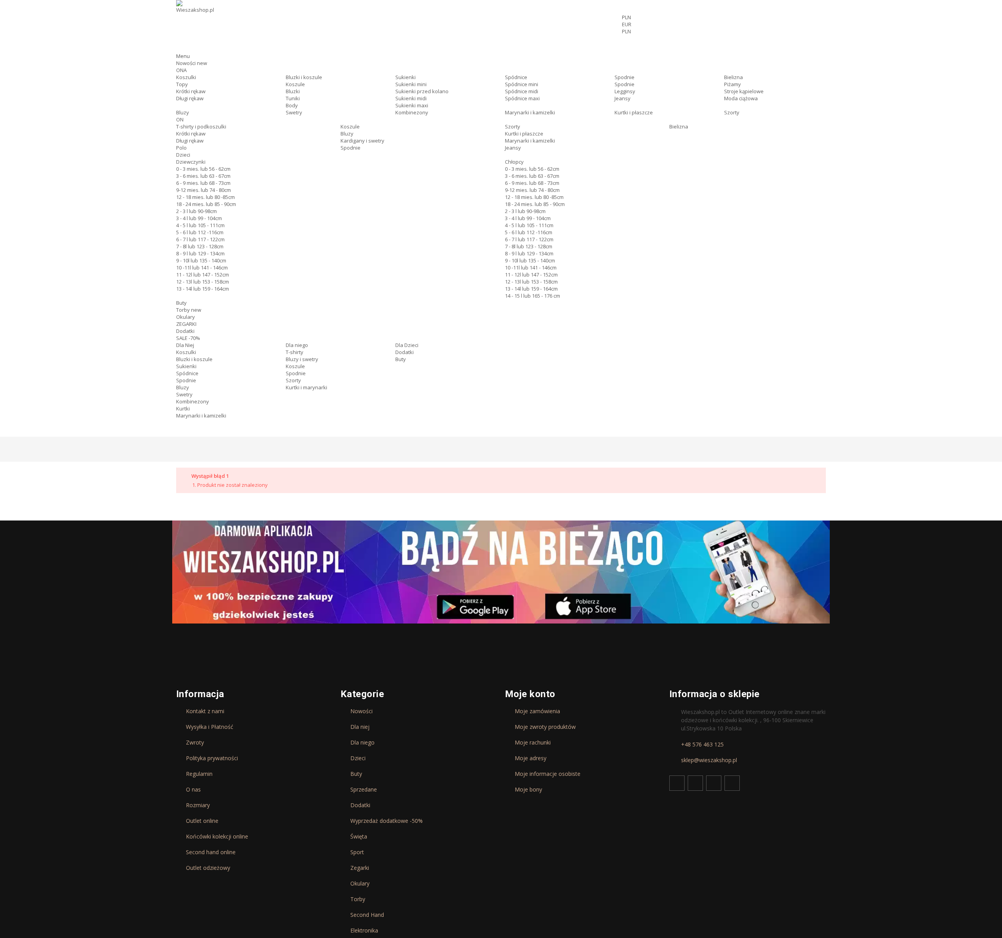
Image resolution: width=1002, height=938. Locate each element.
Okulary (185, 316)
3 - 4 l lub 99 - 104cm (199, 218)
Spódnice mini (521, 84)
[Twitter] (695, 783)
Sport (357, 852)
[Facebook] (677, 783)
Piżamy (732, 84)
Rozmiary (198, 805)
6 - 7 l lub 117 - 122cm (200, 239)
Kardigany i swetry (362, 140)
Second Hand (367, 914)
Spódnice (516, 77)
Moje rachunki (533, 742)
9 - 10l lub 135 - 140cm (201, 260)
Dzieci (183, 154)
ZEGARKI (186, 323)
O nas (193, 789)
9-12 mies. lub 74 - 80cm (203, 189)
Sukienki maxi (411, 105)
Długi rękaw (190, 98)
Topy (182, 84)
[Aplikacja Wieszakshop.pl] (501, 572)
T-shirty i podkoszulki (201, 126)
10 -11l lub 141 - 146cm (202, 267)
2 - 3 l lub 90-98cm (196, 211)
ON (180, 119)
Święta (358, 836)
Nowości (191, 63)
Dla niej (359, 726)
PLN (626, 31)
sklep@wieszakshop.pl (709, 760)
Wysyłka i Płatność (209, 726)
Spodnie (624, 77)
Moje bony (528, 789)
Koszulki (186, 77)
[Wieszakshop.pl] (195, 17)
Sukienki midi (411, 98)
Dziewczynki (190, 161)
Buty (181, 302)
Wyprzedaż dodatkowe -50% (386, 820)
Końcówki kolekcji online (217, 836)
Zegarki (359, 867)
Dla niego (297, 345)
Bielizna (733, 77)
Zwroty (195, 742)
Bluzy (182, 112)
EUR (626, 24)
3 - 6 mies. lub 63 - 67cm (203, 175)
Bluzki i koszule (304, 77)
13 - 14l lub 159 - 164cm (202, 288)
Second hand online (211, 852)
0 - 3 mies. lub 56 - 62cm (203, 168)
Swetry (294, 112)
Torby (188, 309)
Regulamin (199, 773)
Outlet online (202, 820)
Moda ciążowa (741, 98)
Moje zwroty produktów (545, 726)
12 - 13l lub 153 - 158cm (202, 281)
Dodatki (185, 330)
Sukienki (405, 77)
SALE (188, 338)
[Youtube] (713, 783)
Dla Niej (185, 345)
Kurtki (183, 408)
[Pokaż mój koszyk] (724, 45)
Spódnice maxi (522, 98)
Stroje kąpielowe (744, 91)
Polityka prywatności (212, 758)
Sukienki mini (411, 84)
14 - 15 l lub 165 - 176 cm (532, 295)
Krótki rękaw (190, 91)
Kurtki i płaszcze (634, 112)
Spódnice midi (521, 91)
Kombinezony (411, 112)
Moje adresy (530, 758)
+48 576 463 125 (702, 744)
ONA (181, 70)
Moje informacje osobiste (547, 773)
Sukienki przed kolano (422, 91)
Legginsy (625, 91)
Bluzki (293, 91)
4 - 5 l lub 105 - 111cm (200, 225)
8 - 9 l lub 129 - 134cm (200, 253)
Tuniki (293, 98)
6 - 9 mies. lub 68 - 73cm (203, 182)
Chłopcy (514, 161)
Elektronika (364, 930)
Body (292, 105)
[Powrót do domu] (179, 450)
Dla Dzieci (406, 345)
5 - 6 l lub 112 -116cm (199, 232)
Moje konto (530, 694)
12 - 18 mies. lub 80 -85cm (205, 197)
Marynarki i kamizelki (530, 112)
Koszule (295, 84)
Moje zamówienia (537, 711)
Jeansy (623, 98)
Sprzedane (363, 789)
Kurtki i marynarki (306, 387)
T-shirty (294, 352)
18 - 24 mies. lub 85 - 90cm (206, 204)
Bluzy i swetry (302, 359)
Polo (181, 147)
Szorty (731, 112)
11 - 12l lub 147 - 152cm (202, 274)
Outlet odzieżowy (208, 867)
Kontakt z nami (205, 711)
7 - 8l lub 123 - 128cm (199, 246)
